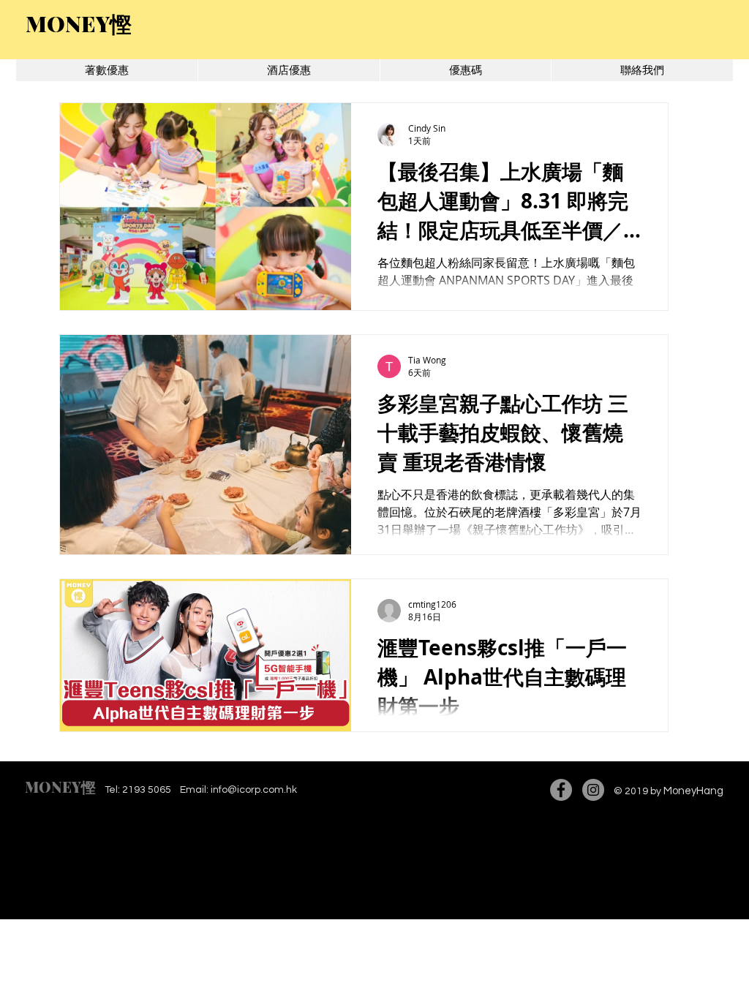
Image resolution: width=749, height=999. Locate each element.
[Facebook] (561, 790)
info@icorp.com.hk (254, 790)
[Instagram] (593, 790)
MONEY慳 (60, 786)
